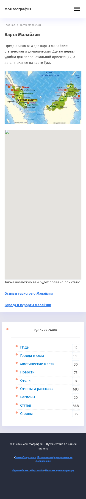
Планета (26, 470)
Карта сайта (37, 470)
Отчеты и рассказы (36, 389)
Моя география (18, 9)
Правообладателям (25, 457)
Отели (25, 380)
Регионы (27, 397)
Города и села (32, 355)
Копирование (43, 461)
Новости (27, 372)
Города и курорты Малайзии (28, 305)
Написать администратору (59, 470)
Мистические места (37, 364)
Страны (26, 413)
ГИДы (25, 347)
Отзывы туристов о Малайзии (29, 293)
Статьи (25, 405)
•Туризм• (17, 470)
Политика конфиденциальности (54, 457)
